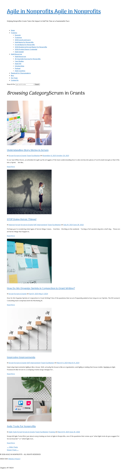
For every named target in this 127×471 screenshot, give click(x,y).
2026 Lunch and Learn (23, 40)
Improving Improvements (21, 357)
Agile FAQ (18, 64)
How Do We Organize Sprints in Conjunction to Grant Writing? (41, 288)
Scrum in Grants (20, 155)
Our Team (14, 78)
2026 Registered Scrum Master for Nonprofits (31, 47)
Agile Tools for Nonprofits (21, 426)
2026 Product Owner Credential (26, 49)
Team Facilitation (33, 155)
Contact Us (14, 80)
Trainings (18, 37)
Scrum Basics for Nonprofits (25, 45)
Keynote (18, 35)
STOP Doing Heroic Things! (21, 219)
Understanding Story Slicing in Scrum (28, 150)
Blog (12, 75)
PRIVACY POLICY (14, 459)
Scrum (11, 155)
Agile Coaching (20, 71)
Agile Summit (19, 52)
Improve (12, 225)
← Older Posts (12, 447)
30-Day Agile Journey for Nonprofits (28, 59)
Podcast (17, 68)
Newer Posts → (13, 450)
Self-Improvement (40, 225)
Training (14, 33)
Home (13, 30)
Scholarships (19, 66)
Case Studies (19, 61)
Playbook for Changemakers (21, 73)
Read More (11, 166)
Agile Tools (13, 432)
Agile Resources (16, 54)
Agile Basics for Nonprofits (24, 42)
